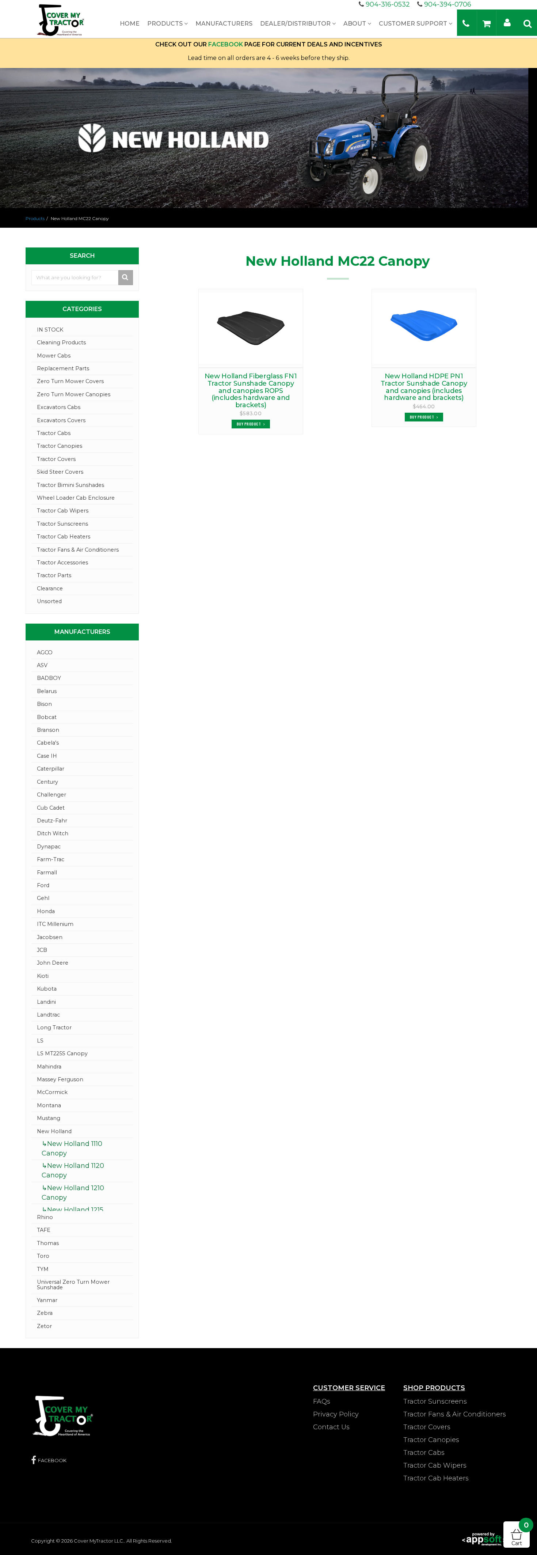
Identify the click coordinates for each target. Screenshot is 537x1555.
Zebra (45, 1313)
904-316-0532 (388, 4)
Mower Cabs (54, 355)
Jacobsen (49, 937)
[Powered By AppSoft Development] (484, 1539)
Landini (46, 1002)
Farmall (47, 872)
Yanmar (47, 1300)
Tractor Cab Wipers (62, 510)
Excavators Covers (61, 420)
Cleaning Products (61, 342)
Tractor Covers (56, 459)
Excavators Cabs (58, 407)
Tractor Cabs (54, 433)
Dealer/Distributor (296, 23)
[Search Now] (125, 277)
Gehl (43, 898)
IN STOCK (50, 329)
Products (165, 23)
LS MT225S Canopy (62, 1053)
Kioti (43, 976)
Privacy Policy (336, 1414)
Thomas (48, 1243)
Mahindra (49, 1066)
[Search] (527, 23)
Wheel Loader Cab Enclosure (76, 498)
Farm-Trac (50, 859)
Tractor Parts (54, 575)
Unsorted (49, 601)
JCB (42, 950)
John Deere (52, 963)
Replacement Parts (63, 368)
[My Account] (507, 22)
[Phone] (466, 23)
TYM (43, 1269)
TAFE (43, 1230)
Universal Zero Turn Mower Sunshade (73, 1284)
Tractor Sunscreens (62, 524)
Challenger (51, 794)
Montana (49, 1105)
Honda (46, 911)
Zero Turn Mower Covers (70, 381)
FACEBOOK (225, 44)
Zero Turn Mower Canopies (73, 394)
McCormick (52, 1092)
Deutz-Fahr (52, 820)
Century (47, 782)
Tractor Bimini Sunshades (70, 485)
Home (130, 23)
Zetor (44, 1326)
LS (40, 1040)
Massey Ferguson (60, 1079)
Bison (44, 704)
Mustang (48, 1118)
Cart (520, 1534)
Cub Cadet (51, 808)
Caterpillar (50, 768)
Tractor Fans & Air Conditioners (78, 549)
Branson (48, 730)
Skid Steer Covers (60, 472)
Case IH (47, 756)
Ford (43, 885)
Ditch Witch (52, 833)
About (355, 23)
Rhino (45, 1217)
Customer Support (414, 23)
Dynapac (49, 846)
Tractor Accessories (62, 562)
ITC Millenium (55, 924)
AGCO (45, 652)
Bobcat (47, 717)
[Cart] (486, 23)
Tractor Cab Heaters (63, 536)
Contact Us (331, 1427)
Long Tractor (54, 1027)
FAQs (321, 1401)
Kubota (47, 988)
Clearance (50, 588)
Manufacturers (223, 23)
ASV (42, 665)
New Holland (54, 1131)
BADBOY (49, 678)
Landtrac (48, 1014)
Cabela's (48, 742)
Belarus (47, 691)
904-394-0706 (447, 4)
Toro (43, 1256)
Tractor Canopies (59, 446)
